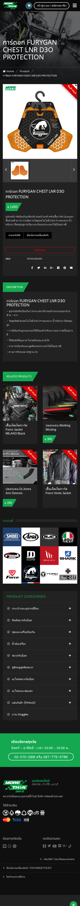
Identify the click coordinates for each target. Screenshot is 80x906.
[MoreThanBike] (10, 5)
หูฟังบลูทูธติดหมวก (22, 667)
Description (15, 287)
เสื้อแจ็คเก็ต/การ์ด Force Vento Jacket (58, 491)
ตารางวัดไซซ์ (14, 235)
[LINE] (4, 846)
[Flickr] (59, 845)
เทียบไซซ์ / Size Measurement (59, 859)
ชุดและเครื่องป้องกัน (23, 632)
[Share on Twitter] (38, 268)
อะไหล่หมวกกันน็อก (23, 679)
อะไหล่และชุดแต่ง (22, 691)
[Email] (71, 268)
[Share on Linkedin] (45, 268)
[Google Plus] (51, 268)
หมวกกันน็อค (19, 655)
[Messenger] (15, 846)
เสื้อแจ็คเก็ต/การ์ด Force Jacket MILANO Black (16, 429)
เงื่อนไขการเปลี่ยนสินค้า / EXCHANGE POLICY (29, 868)
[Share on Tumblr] (58, 268)
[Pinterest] (64, 268)
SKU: (8, 259)
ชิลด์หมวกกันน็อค (22, 620)
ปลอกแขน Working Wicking (58, 427)
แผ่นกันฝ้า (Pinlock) (24, 703)
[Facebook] (44, 846)
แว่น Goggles (20, 714)
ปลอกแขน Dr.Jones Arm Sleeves (18, 491)
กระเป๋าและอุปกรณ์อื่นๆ (25, 608)
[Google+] (65, 845)
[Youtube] (54, 846)
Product (24, 71)
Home (10, 71)
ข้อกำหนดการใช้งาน (15, 877)
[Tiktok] (69, 846)
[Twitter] (49, 845)
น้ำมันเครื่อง (19, 644)
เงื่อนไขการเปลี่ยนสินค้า (38, 235)
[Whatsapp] (9, 846)
